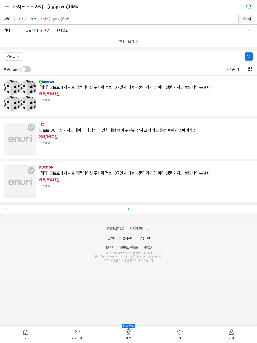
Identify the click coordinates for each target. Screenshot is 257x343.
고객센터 (128, 238)
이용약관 (109, 247)
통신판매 (99, 256)
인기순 (230, 69)
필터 (249, 56)
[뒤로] (7, 7)
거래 (109, 256)
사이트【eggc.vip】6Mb (54, 19)
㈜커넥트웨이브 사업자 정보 (126, 229)
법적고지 (148, 247)
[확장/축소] (252, 30)
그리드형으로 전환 (250, 69)
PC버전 (145, 238)
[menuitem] (25, 334)
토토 (33, 19)
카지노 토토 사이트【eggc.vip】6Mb (45, 6)
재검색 (246, 19)
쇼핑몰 (11, 56)
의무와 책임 (109, 260)
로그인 (112, 238)
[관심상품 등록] (31, 84)
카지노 (23, 19)
